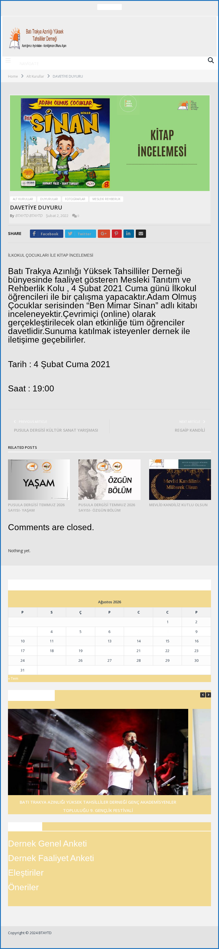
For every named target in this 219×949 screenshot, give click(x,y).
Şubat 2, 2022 (57, 215)
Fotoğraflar (75, 199)
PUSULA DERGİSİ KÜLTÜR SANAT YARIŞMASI (56, 430)
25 (52, 660)
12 (80, 641)
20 (109, 650)
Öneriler (23, 887)
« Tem (13, 678)
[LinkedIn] (128, 234)
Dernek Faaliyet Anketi (51, 858)
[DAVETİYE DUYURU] (110, 143)
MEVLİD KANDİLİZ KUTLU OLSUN (178, 504)
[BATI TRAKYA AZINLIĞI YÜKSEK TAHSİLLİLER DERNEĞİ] (38, 36)
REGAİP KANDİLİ (190, 430)
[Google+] (104, 234)
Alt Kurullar (23, 199)
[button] (208, 694)
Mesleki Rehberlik (106, 199)
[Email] (141, 234)
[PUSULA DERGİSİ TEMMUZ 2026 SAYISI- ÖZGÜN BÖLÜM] (109, 479)
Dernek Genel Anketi (47, 843)
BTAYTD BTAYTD (28, 215)
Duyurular (49, 199)
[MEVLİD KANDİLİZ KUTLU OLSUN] (180, 479)
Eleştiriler (26, 872)
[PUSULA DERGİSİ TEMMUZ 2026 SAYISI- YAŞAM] (39, 479)
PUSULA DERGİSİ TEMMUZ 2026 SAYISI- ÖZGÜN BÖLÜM (108, 12)
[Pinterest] (117, 234)
